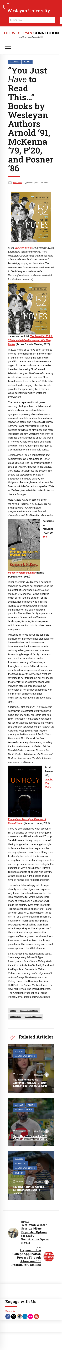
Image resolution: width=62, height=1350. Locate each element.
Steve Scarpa (38, 1182)
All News (14, 61)
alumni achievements (29, 1010)
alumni (13, 1010)
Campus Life (20, 1163)
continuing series (24, 247)
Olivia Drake (38, 1074)
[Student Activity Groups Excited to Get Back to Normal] (31, 1175)
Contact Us (10, 1311)
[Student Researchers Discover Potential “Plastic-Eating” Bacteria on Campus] (31, 1068)
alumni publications (33, 1017)
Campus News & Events (25, 1056)
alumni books (15, 1017)
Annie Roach (17, 183)
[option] (31, 217)
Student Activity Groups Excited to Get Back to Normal (28, 1190)
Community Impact (23, 1110)
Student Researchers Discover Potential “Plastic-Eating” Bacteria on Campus (30, 1082)
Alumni (27, 61)
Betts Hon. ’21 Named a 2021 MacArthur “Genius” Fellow (30, 1138)
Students (19, 1173)
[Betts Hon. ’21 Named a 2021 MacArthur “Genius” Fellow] (31, 1122)
